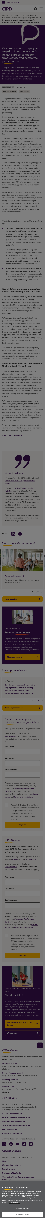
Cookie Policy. (15, 1202)
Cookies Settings (22, 1208)
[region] (22, 1199)
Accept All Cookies (22, 1214)
